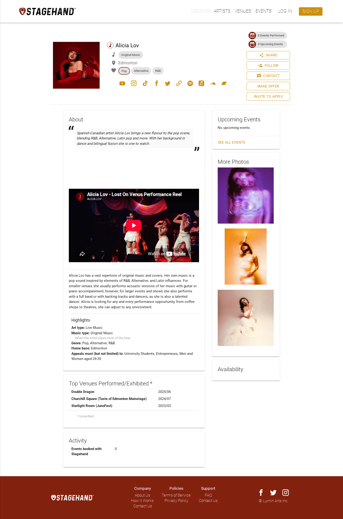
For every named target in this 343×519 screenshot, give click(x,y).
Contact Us (142, 506)
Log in (285, 11)
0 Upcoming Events (270, 44)
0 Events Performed (271, 35)
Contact (268, 75)
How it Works (142, 500)
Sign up (310, 11)
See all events (231, 142)
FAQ (208, 495)
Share (268, 55)
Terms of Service (176, 495)
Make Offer (268, 86)
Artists (222, 11)
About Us (142, 495)
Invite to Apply (268, 96)
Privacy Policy (176, 500)
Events (263, 11)
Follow (268, 65)
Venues (243, 11)
